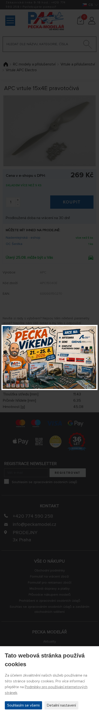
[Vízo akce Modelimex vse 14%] (49, 357)
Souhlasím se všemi (23, 705)
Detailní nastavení (61, 705)
